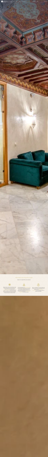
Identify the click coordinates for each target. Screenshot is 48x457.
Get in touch (34, 290)
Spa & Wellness (23, 1)
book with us (40, 289)
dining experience (27, 287)
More (37, 1)
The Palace (10, 1)
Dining (20, 1)
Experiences (34, 1)
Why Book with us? (29, 1)
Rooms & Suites (15, 1)
